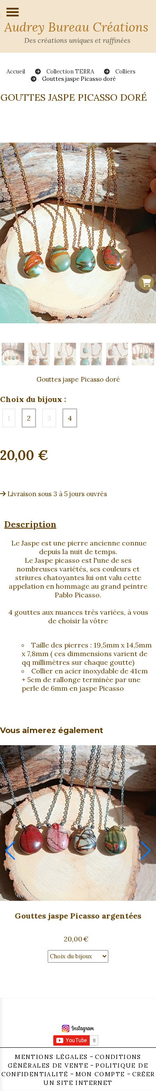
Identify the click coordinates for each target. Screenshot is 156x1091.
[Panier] (146, 282)
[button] (10, 850)
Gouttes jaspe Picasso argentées (78, 916)
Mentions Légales (51, 1057)
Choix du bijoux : (33, 399)
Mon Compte (100, 1074)
